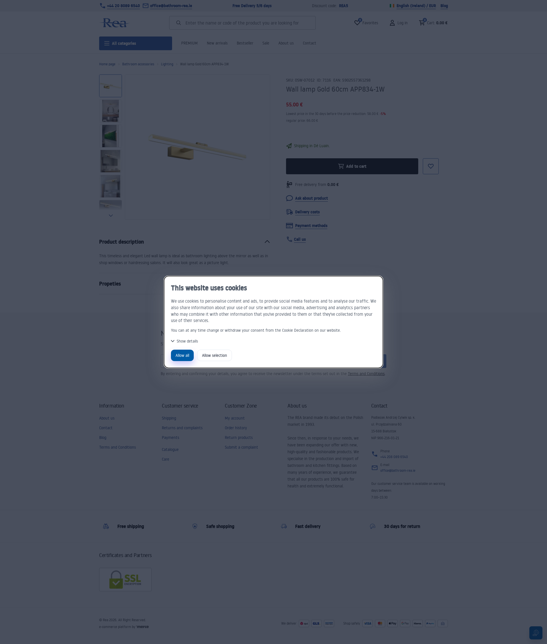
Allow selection (214, 355)
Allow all (182, 355)
